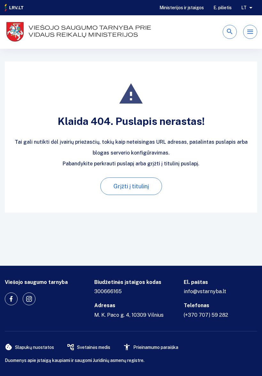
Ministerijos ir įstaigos (181, 7)
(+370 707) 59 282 (206, 315)
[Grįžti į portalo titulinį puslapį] (14, 7)
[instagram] (29, 299)
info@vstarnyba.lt (205, 291)
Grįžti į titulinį (131, 186)
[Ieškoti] (230, 32)
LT (244, 7)
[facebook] (11, 299)
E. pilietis (222, 7)
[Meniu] (250, 32)
